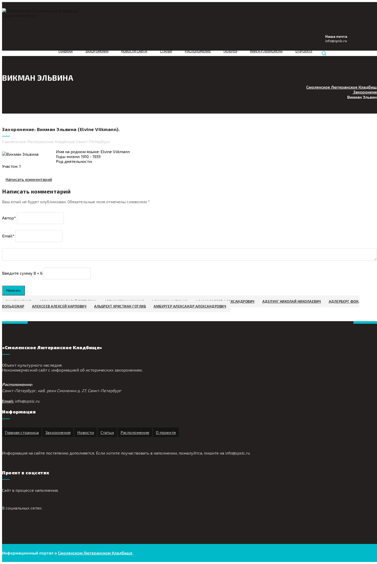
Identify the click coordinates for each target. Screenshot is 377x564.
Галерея (230, 51)
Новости (85, 432)
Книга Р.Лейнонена (266, 51)
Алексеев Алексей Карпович (59, 306)
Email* (8, 235)
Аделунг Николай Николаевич (291, 301)
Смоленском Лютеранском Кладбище (95, 552)
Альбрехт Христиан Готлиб (120, 306)
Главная (65, 51)
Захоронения (96, 51)
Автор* (9, 217)
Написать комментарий (29, 179)
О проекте (303, 51)
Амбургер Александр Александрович (190, 306)
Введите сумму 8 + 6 (22, 273)
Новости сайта (134, 51)
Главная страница (22, 432)
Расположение (198, 51)
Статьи (166, 51)
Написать (13, 290)
